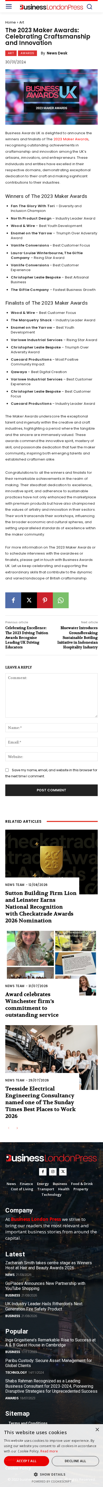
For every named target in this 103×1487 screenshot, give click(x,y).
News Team (15, 884)
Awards (27, 53)
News (9, 1274)
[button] (51, 1474)
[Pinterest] (45, 600)
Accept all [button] (27, 1461)
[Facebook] (13, 600)
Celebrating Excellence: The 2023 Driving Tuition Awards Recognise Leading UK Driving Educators (26, 637)
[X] (29, 600)
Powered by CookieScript (52, 1481)
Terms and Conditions (28, 1423)
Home (10, 22)
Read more (49, 1451)
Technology (16, 1372)
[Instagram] (53, 1171)
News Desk (57, 53)
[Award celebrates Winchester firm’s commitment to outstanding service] (51, 963)
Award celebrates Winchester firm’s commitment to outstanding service (32, 1004)
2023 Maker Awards (71, 139)
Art (21, 22)
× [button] (97, 1430)
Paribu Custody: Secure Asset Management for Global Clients (48, 1363)
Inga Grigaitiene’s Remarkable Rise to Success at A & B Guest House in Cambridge (50, 1342)
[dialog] (51, 1455)
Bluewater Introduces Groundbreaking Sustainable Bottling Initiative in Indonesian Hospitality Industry (77, 637)
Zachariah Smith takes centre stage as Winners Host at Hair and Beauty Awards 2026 (48, 1265)
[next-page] (17, 1128)
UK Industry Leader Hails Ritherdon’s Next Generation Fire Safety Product (43, 1306)
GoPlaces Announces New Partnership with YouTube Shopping (45, 1286)
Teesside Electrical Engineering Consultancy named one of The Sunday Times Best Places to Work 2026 (40, 1102)
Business (12, 1295)
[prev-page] (8, 1128)
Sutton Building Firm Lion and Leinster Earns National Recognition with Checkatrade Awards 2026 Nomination (41, 907)
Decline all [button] (75, 1461)
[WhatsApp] (61, 600)
